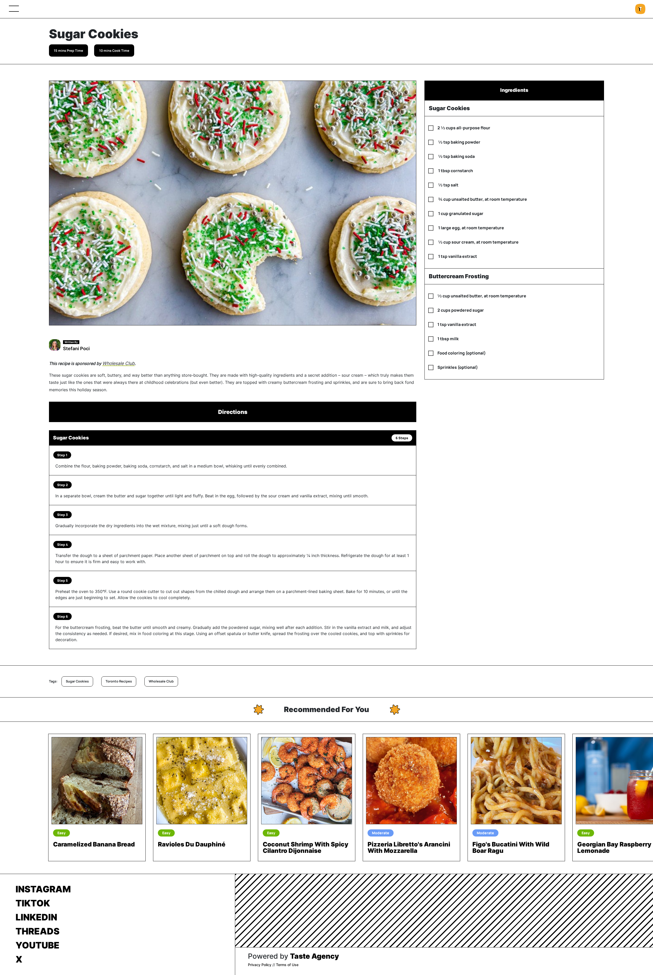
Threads (37, 931)
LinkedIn (36, 917)
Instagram (43, 889)
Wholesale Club (118, 363)
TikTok (33, 903)
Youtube (37, 945)
